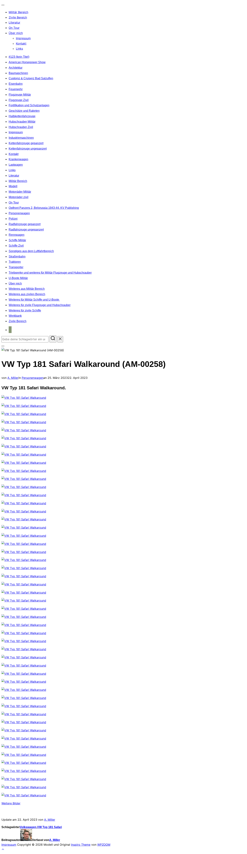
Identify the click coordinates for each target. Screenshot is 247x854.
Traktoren (15, 261)
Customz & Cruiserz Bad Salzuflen (31, 78)
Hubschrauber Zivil (21, 127)
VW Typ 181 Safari (49, 827)
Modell (13, 186)
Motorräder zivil (18, 197)
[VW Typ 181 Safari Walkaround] (23, 397)
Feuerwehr (16, 89)
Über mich (16, 33)
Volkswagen (28, 827)
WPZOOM (103, 844)
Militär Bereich (18, 12)
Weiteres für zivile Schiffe (25, 310)
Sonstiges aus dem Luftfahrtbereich (31, 251)
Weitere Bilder (10, 803)
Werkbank (15, 315)
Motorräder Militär (20, 191)
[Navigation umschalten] (2, 5)
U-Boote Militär (18, 278)
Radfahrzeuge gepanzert (25, 224)
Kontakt (21, 43)
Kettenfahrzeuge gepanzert (26, 143)
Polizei (13, 218)
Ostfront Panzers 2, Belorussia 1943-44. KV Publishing (44, 207)
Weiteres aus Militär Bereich (27, 288)
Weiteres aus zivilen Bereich (27, 294)
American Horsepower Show (27, 62)
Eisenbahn (16, 83)
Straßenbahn (17, 256)
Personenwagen (19, 213)
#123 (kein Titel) (19, 56)
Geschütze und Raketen (24, 110)
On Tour (14, 28)
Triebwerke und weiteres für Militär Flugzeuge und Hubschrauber (50, 272)
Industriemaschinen (21, 137)
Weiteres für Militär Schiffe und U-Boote (34, 299)
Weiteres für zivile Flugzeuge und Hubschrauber (40, 305)
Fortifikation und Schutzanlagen (29, 105)
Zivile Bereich (18, 17)
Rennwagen (16, 234)
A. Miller (12, 378)
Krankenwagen (18, 159)
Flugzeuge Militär (20, 94)
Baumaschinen (18, 73)
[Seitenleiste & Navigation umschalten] (2, 346)
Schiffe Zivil (16, 245)
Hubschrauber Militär (22, 121)
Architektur (15, 67)
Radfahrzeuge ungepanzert (26, 229)
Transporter (16, 267)
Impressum (23, 38)
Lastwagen (16, 164)
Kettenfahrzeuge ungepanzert (28, 148)
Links (19, 48)
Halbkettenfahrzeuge (22, 116)
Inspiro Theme (80, 844)
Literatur (14, 22)
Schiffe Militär (17, 240)
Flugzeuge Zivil (19, 100)
